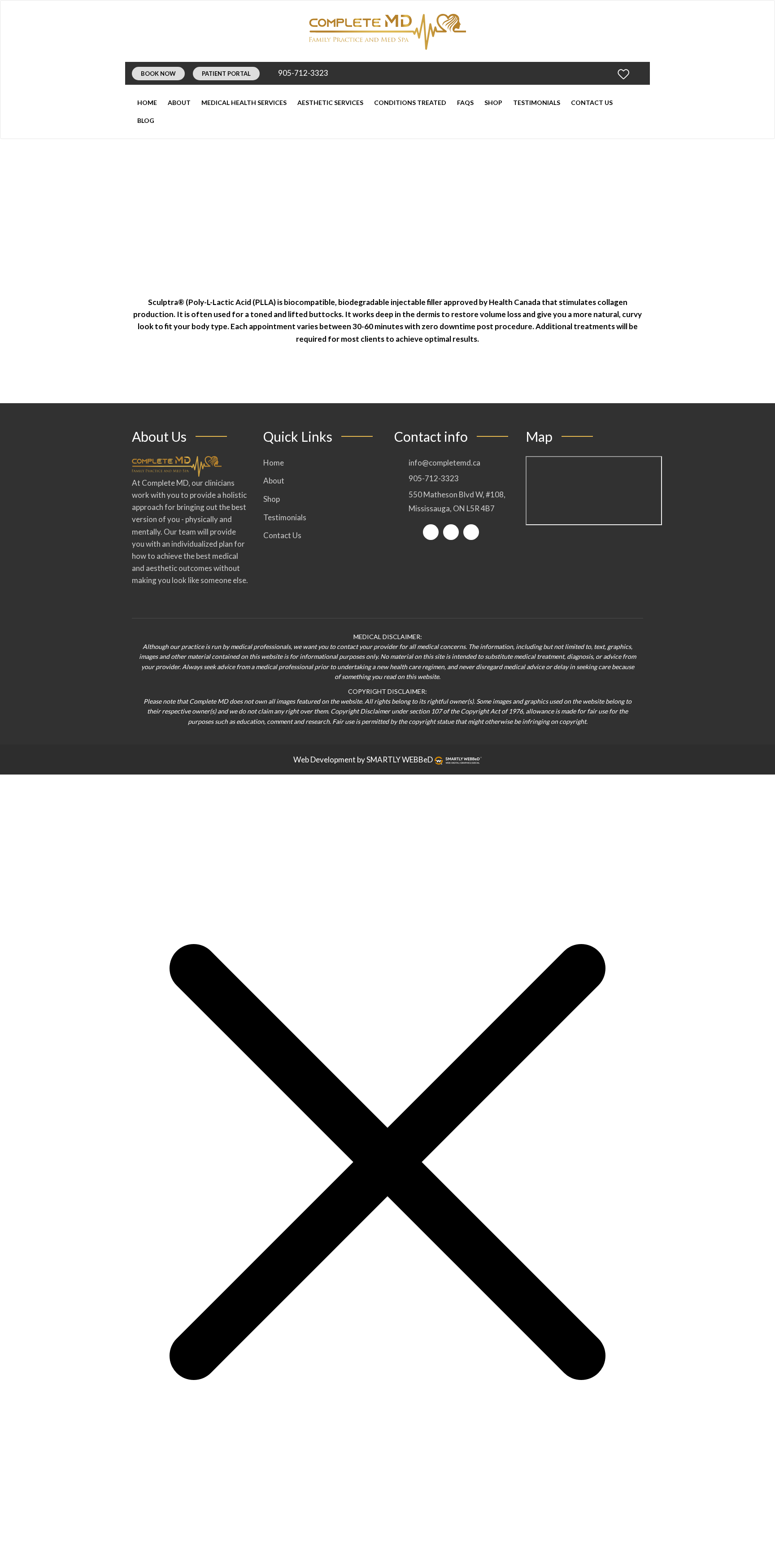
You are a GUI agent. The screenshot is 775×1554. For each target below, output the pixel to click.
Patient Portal (226, 73)
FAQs (465, 102)
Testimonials (536, 102)
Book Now (158, 73)
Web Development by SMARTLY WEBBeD (363, 759)
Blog (145, 120)
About (179, 102)
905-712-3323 (302, 73)
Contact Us (592, 102)
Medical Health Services (244, 102)
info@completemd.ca (444, 462)
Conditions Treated (410, 102)
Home (147, 102)
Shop (493, 102)
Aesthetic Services (330, 102)
